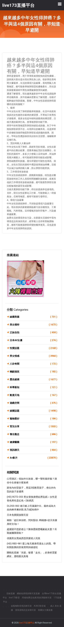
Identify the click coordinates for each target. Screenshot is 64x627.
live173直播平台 (26, 623)
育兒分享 (33, 426)
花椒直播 (10, 593)
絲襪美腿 (33, 316)
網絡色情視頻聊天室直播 (28, 593)
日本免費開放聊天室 (17, 515)
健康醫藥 (33, 442)
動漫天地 (33, 395)
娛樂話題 (33, 410)
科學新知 (33, 387)
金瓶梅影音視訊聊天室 (21, 606)
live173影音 (14, 597)
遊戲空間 (33, 402)
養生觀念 (33, 434)
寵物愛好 (33, 418)
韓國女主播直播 (45, 610)
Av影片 (33, 457)
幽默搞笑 (33, 371)
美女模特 (33, 324)
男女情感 (33, 356)
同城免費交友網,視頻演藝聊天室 (36, 597)
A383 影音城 (40, 606)
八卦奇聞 (33, 363)
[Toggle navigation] (60, 4)
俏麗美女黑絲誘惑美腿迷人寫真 (23, 538)
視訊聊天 (33, 449)
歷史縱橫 (33, 379)
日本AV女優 (33, 340)
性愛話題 (33, 348)
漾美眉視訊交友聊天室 (25, 610)
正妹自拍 (33, 332)
